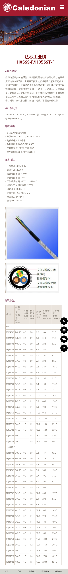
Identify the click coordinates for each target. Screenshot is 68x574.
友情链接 (58, 571)
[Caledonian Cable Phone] (64, 321)
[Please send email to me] (64, 330)
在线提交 (32, 571)
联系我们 (45, 571)
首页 (6, 571)
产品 (19, 571)
